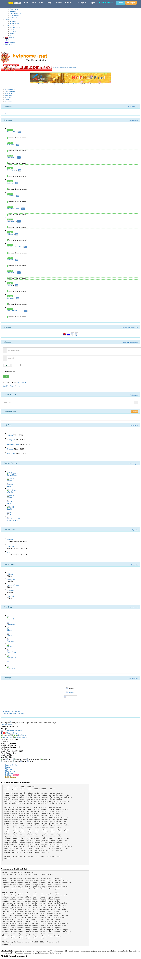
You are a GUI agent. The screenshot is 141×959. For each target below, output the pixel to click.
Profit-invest (11, 170)
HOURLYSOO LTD (14, 311)
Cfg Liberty (11, 624)
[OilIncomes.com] (3, 733)
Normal (8, 97)
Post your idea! (133, 120)
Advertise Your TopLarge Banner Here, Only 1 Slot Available (70, 84)
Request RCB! (134, 425)
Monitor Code (10, 771)
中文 (7, 40)
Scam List (13, 18)
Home (26, 3)
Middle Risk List (15, 14)
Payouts (8, 767)
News (12, 33)
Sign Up (5, 386)
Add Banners (14, 23)
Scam (7, 99)
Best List (13, 12)
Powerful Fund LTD (14, 247)
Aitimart (10, 234)
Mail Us (12, 29)
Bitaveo (9, 630)
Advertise (120, 3)
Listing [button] (48, 3)
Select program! (133, 464)
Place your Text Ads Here (8, 113)
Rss (11, 35)
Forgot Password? (16, 386)
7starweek (10, 619)
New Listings (10, 89)
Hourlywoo (11, 157)
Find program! (134, 395)
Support (92, 3)
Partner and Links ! (132, 678)
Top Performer (10, 91)
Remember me (10, 371)
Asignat (9, 647)
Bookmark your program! (130, 342)
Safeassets (10, 641)
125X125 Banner (133, 107)
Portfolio (59, 3)
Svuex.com (11, 669)
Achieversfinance (13, 208)
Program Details (11, 765)
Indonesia (8, 44)
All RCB (8, 101)
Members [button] (68, 3)
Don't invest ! (134, 608)
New (41, 3)
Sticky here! (134, 411)
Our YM (13, 31)
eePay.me (10, 663)
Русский (11, 42)
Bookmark (9, 773)
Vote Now (8, 769)
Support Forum (15, 27)
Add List (13, 21)
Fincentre (10, 144)
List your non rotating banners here (8, 721)
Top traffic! (135, 530)
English (11, 37)
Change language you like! (130, 327)
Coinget (10, 183)
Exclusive (8, 93)
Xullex (9, 635)
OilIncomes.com (6, 725)
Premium (8, 95)
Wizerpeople (11, 658)
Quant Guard (11, 652)
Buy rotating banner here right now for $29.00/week (64, 67)
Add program (131, 3)
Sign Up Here (21, 382)
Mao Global (11, 132)
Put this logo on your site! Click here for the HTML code (13, 713)
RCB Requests (81, 3)
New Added (14, 10)
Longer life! (134, 565)
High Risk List (15, 16)
